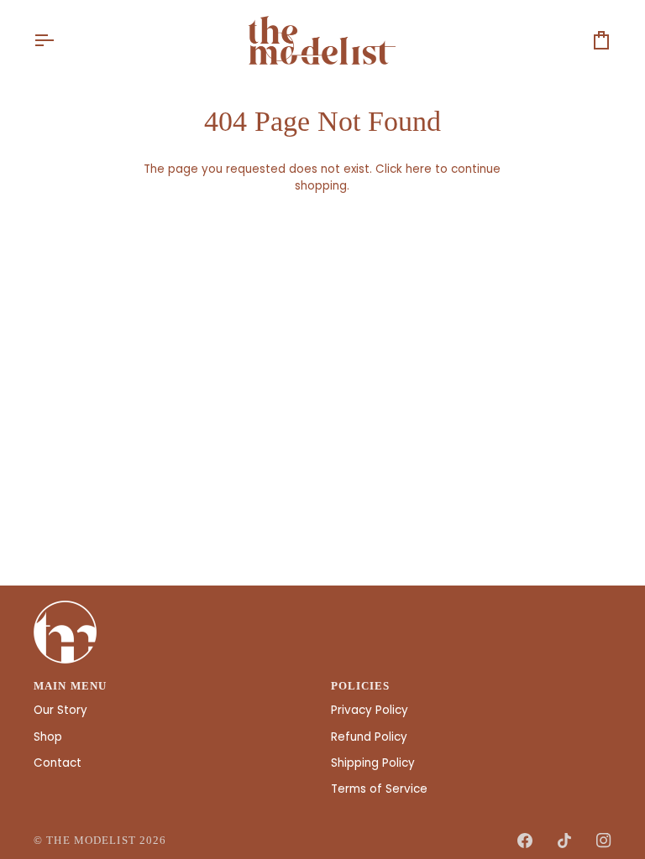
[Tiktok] (564, 840)
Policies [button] (361, 686)
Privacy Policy (369, 710)
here (419, 169)
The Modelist (91, 840)
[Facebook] (524, 840)
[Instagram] (603, 840)
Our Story (60, 710)
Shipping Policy (373, 763)
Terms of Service (379, 789)
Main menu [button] (70, 686)
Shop (48, 737)
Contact (57, 763)
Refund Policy (369, 737)
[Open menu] (59, 40)
